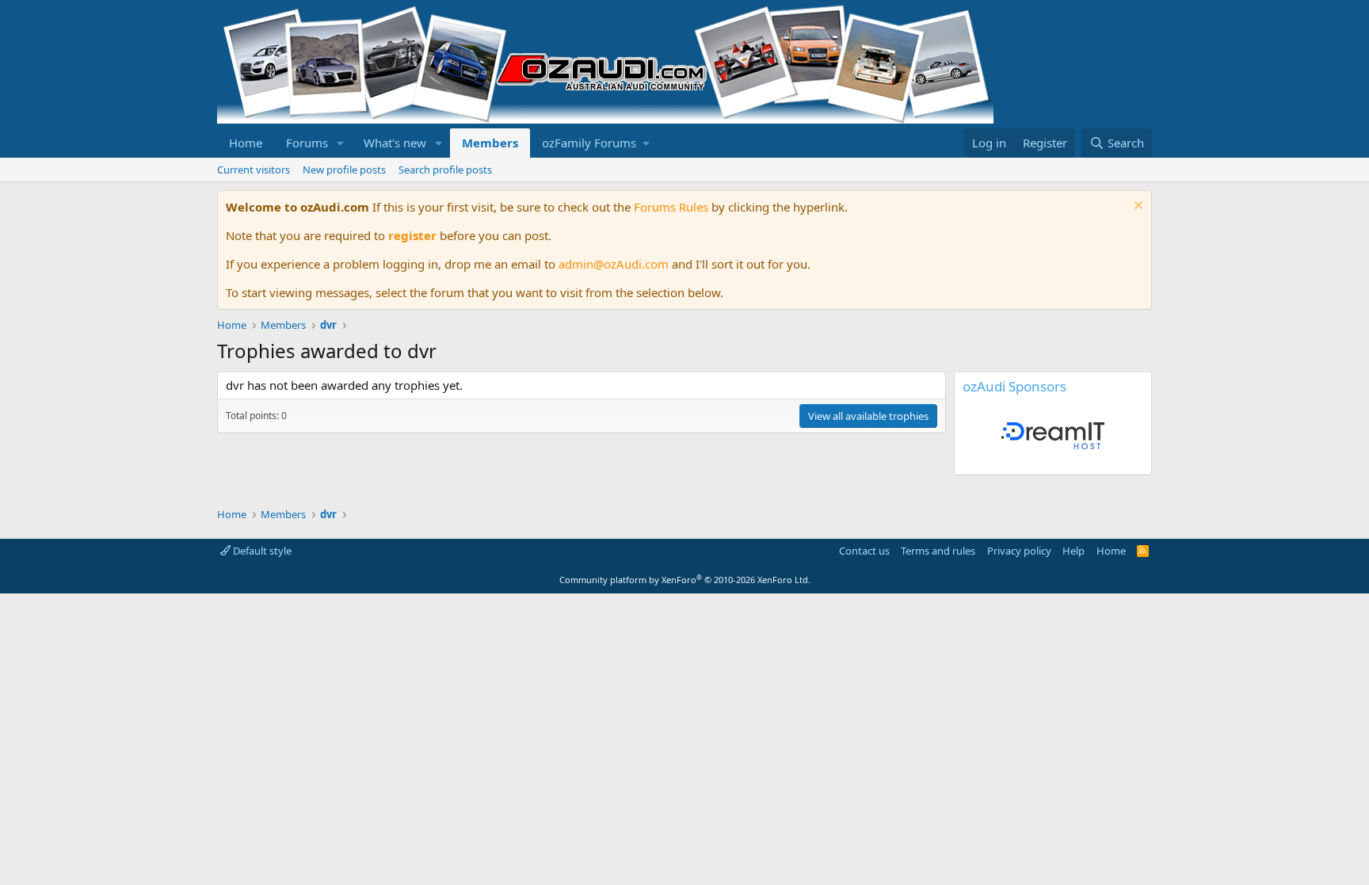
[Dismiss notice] (1136, 207)
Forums (307, 143)
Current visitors (253, 169)
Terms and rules (938, 551)
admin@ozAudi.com (614, 264)
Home (245, 143)
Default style (261, 551)
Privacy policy (1019, 551)
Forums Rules (671, 207)
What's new (395, 143)
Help (1073, 551)
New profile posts (344, 169)
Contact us (864, 551)
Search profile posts (445, 169)
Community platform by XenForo (684, 580)
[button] (341, 143)
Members (490, 143)
